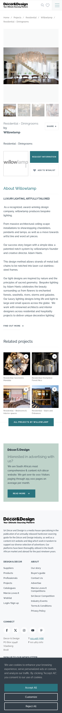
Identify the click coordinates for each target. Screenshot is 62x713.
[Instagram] (24, 630)
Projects (7, 583)
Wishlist (7, 598)
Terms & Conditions (41, 606)
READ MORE (21, 493)
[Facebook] (6, 630)
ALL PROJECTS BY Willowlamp (31, 422)
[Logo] (21, 5)
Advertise (36, 583)
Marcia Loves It (11, 593)
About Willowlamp (19, 188)
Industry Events (39, 601)
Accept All (31, 687)
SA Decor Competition (43, 596)
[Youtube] (32, 630)
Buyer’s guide (38, 573)
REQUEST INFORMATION (44, 157)
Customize (31, 697)
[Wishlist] (47, 5)
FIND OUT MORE (11, 326)
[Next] (53, 66)
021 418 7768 (37, 638)
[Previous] (8, 66)
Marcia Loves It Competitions (39, 589)
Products (8, 573)
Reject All (31, 706)
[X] (15, 630)
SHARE (52, 126)
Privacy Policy (38, 611)
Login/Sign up (11, 603)
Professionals (10, 578)
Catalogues (9, 588)
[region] (31, 685)
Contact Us (37, 578)
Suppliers (8, 568)
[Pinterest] (41, 630)
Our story (36, 568)
